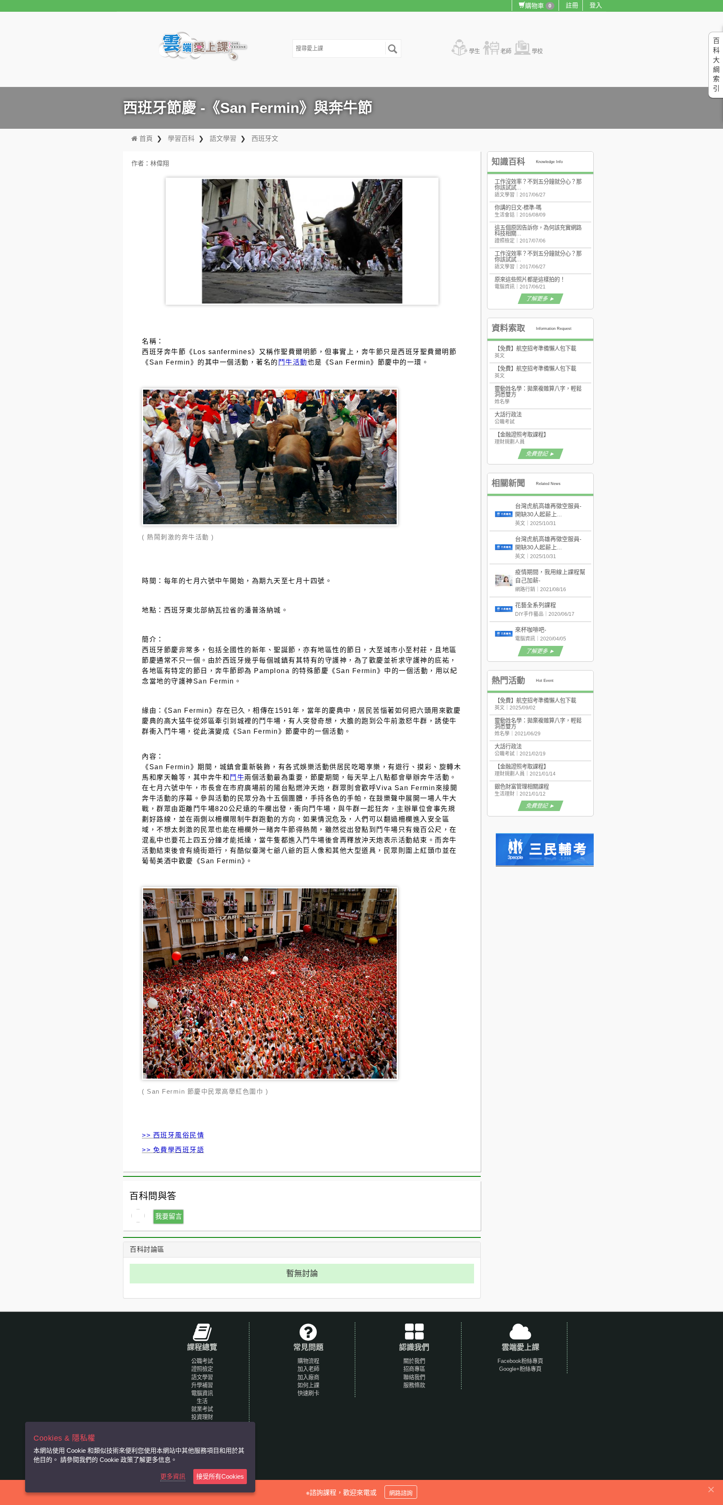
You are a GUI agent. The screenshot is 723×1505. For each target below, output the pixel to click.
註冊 (572, 5)
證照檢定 (202, 1369)
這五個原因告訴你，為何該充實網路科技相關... (538, 230)
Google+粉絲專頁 (520, 1369)
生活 (202, 1401)
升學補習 (202, 1385)
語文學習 (223, 138)
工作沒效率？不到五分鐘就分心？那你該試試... (538, 185)
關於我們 (414, 1361)
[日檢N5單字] (545, 850)
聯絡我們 (414, 1377)
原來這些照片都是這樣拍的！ (530, 279)
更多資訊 (172, 1476)
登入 (596, 5)
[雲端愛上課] (207, 47)
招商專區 (414, 1369)
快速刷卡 (308, 1393)
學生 (474, 51)
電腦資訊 (202, 1393)
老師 (505, 51)
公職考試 (202, 1361)
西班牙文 (264, 138)
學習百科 (181, 138)
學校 (537, 51)
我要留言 (168, 1216)
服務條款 (414, 1385)
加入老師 (308, 1369)
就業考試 (202, 1409)
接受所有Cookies (220, 1476)
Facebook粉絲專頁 (520, 1361)
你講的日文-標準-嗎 (518, 207)
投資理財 (202, 1417)
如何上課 (308, 1385)
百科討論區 (147, 1249)
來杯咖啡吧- (530, 629)
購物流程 (308, 1361)
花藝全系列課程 (535, 605)
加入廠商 (308, 1377)
